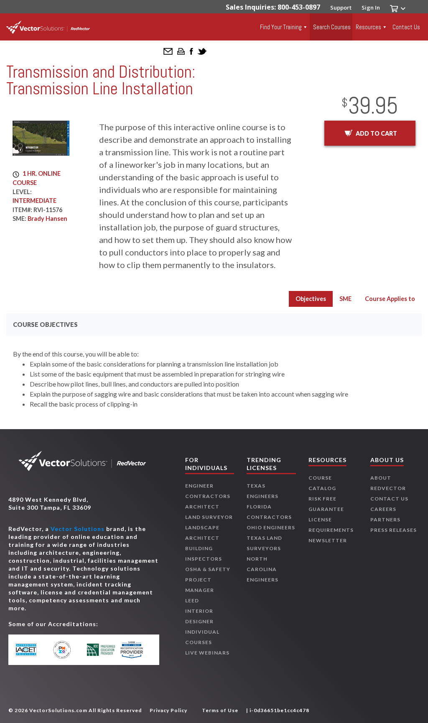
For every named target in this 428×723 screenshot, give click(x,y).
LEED (192, 600)
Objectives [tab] (311, 298)
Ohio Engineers (271, 527)
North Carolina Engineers (262, 569)
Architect (202, 506)
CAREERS (383, 509)
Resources (368, 27)
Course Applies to (390, 298)
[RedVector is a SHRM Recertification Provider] (135, 649)
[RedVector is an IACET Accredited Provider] (32, 650)
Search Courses (332, 27)
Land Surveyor (209, 517)
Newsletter (327, 540)
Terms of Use (220, 710)
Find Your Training (281, 27)
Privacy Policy (168, 710)
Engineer (199, 486)
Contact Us (406, 27)
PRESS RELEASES (393, 530)
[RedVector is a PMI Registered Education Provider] (66, 649)
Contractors (207, 496)
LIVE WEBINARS (207, 653)
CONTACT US (389, 498)
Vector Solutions (77, 528)
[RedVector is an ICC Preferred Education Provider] (101, 649)
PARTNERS (385, 519)
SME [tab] (345, 298)
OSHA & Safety (207, 569)
